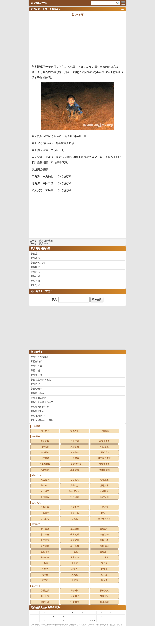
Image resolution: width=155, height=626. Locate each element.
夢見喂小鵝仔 (37, 393)
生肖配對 (74, 534)
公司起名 (104, 513)
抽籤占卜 (74, 431)
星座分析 (104, 540)
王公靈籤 (74, 470)
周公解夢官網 (87, 72)
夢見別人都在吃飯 (40, 357)
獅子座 (74, 569)
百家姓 (74, 519)
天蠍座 (74, 575)
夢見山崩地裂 (46, 240)
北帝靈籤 (45, 458)
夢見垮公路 (36, 375)
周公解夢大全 (38, 607)
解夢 (37, 624)
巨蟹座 (45, 569)
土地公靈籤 (104, 452)
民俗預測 (104, 497)
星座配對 (74, 529)
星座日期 (45, 552)
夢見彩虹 (35, 285)
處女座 (104, 569)
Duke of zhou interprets (91, 620)
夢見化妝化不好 (39, 416)
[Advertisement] (77, 41)
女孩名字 (104, 507)
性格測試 (104, 590)
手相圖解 (45, 497)
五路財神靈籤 (74, 464)
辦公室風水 (74, 491)
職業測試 (45, 602)
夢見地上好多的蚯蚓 (41, 379)
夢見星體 (35, 258)
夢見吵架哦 (36, 388)
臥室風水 (74, 480)
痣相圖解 (74, 497)
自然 (44, 9)
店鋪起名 (45, 519)
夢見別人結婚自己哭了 (42, 402)
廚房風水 (74, 485)
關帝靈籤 (45, 447)
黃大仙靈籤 (104, 441)
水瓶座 (74, 580)
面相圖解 (104, 491)
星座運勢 (104, 529)
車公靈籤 (104, 447)
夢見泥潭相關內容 (40, 248)
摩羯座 (45, 580)
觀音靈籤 (45, 441)
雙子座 (104, 563)
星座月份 (45, 557)
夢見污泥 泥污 (38, 262)
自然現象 (54, 9)
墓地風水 (104, 485)
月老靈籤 (74, 458)
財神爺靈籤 (104, 470)
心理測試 (104, 431)
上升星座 (104, 557)
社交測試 (74, 602)
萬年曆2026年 (104, 519)
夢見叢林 (35, 253)
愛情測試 (74, 590)
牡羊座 (45, 563)
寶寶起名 (74, 513)
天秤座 (45, 575)
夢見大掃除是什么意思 (42, 420)
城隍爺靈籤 (104, 464)
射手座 (104, 575)
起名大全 (45, 513)
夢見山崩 (35, 276)
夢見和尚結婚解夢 (40, 407)
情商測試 (104, 602)
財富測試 (74, 596)
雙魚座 (104, 580)
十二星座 (45, 529)
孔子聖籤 (45, 470)
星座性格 (74, 557)
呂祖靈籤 (74, 441)
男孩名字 (74, 507)
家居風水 (45, 480)
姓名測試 (45, 507)
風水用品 (45, 491)
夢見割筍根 (36, 361)
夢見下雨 (35, 281)
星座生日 (104, 552)
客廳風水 (104, 480)
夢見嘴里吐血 (37, 411)
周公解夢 (35, 9)
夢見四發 (35, 384)
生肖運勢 (104, 534)
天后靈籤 (74, 447)
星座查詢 (104, 546)
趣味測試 (45, 596)
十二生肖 (45, 534)
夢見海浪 (43, 243)
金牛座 (74, 563)
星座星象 (45, 546)
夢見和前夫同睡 (39, 398)
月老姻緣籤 (45, 464)
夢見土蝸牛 (36, 370)
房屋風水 (45, 485)
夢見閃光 (35, 267)
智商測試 (104, 596)
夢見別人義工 (37, 366)
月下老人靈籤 (104, 458)
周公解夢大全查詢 (40, 291)
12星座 (74, 552)
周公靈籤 (74, 452)
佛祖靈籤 (45, 452)
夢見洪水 (35, 272)
